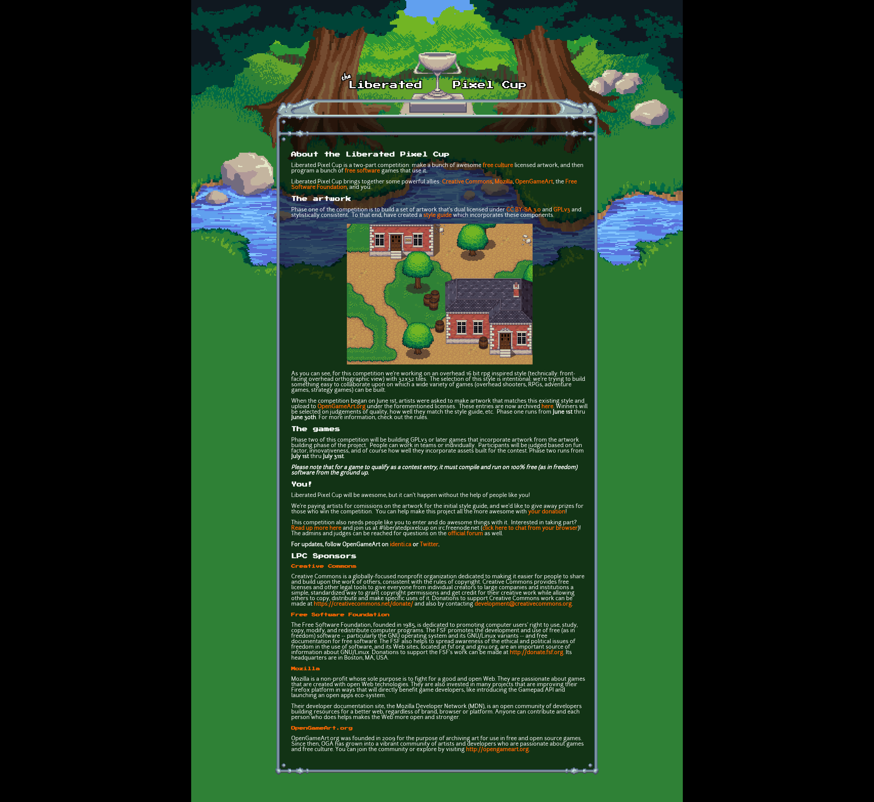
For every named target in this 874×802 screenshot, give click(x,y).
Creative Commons (467, 182)
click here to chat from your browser (530, 528)
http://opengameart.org (497, 749)
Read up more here (316, 528)
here (547, 407)
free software (362, 171)
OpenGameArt (534, 182)
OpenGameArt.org (342, 407)
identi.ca (400, 545)
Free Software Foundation (340, 615)
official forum (465, 534)
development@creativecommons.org (523, 604)
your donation (546, 512)
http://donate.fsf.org (536, 652)
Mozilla (504, 182)
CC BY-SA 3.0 (523, 210)
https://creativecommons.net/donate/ (363, 604)
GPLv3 (561, 210)
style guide (437, 215)
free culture (498, 165)
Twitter (429, 545)
